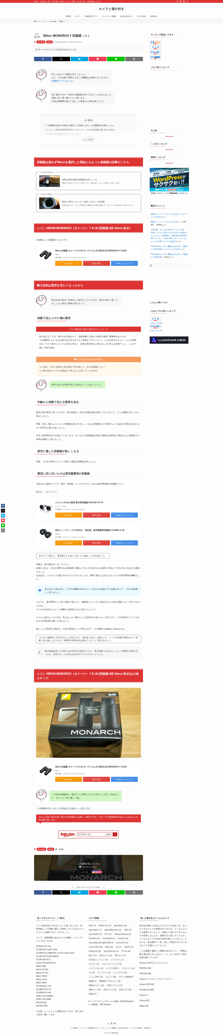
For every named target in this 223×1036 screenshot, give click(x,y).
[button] (43, 59)
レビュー (111, 976)
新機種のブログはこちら (63, 80)
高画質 (92, 994)
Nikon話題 (41, 42)
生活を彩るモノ (124, 1028)
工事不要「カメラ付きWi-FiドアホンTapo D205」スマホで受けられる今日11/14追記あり (169, 232)
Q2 (119, 947)
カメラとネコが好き (172, 249)
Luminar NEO (95, 947)
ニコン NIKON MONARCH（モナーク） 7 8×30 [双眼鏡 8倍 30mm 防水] (82, 129)
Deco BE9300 (95, 934)
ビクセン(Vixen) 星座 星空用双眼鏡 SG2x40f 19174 (79, 502)
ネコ (92, 972)
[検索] (187, 1)
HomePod (94, 938)
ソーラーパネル (96, 968)
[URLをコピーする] (134, 59)
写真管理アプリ (94, 1028)
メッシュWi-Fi (96, 976)
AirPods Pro (105, 925)
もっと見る (88, 139)
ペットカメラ (120, 972)
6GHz (92, 925)
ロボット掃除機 (126, 976)
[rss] (184, 1)
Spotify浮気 (95, 951)
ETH (108, 934)
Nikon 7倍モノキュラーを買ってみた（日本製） (84, 201)
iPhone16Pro (109, 938)
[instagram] (180, 1)
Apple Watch (95, 930)
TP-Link (126, 951)
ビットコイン (104, 972)
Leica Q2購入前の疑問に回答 (101, 942)
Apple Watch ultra (113, 930)
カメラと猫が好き (111, 8)
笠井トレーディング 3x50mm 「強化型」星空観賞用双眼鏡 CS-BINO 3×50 (89, 530)
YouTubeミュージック (98, 959)
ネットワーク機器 (109, 1028)
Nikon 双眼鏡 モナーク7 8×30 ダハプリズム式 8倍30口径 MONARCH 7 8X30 (91, 250)
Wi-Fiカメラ (106, 955)
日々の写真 (137, 1028)
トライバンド (128, 968)
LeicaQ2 (123, 938)
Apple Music (120, 925)
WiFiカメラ (120, 955)
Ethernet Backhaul (122, 934)
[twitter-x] (177, 1)
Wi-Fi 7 (93, 955)
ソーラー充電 (112, 968)
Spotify (129, 947)
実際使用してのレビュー (109, 981)
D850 (128, 930)
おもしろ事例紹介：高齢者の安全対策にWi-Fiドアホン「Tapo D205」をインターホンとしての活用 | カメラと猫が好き (169, 238)
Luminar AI (122, 942)
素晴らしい (95, 989)
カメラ (82, 1028)
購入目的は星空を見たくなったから (65, 133)
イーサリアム (117, 959)
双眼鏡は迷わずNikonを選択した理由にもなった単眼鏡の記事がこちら (81, 125)
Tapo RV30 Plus (111, 951)
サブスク (94, 964)
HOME (75, 1028)
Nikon (109, 947)
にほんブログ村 (156, 323)
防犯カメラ (125, 989)
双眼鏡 (49, 42)
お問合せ (147, 1028)
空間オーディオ (114, 985)
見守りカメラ (110, 989)
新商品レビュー (96, 985)
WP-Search (105, 1004)
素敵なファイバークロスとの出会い (165, 214)
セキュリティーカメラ (111, 964)
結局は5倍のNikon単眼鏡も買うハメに (79, 179)
